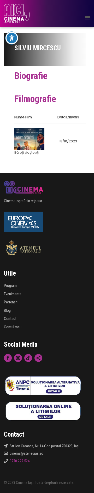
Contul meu (12, 327)
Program (10, 285)
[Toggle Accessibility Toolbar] (11, 38)
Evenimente (12, 294)
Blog (7, 310)
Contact (10, 318)
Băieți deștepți (26, 152)
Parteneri (10, 302)
